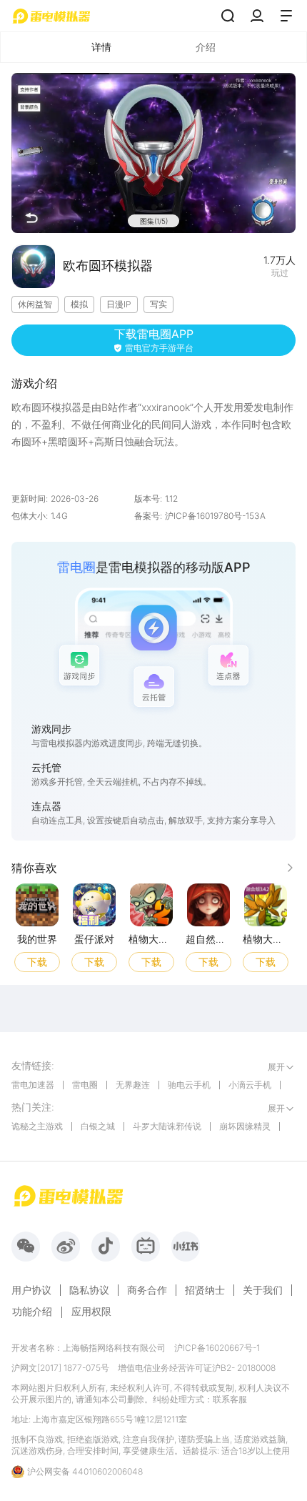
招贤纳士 (205, 1290)
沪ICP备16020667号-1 (217, 1347)
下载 (37, 961)
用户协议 (31, 1290)
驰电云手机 (189, 1084)
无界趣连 (133, 1084)
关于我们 (263, 1290)
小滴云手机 (249, 1084)
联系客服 (230, 1399)
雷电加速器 (32, 1084)
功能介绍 (32, 1311)
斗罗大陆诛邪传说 (167, 1126)
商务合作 (147, 1290)
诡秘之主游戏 (37, 1126)
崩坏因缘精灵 (245, 1126)
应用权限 (91, 1311)
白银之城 (98, 1126)
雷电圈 (85, 1084)
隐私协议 (89, 1290)
